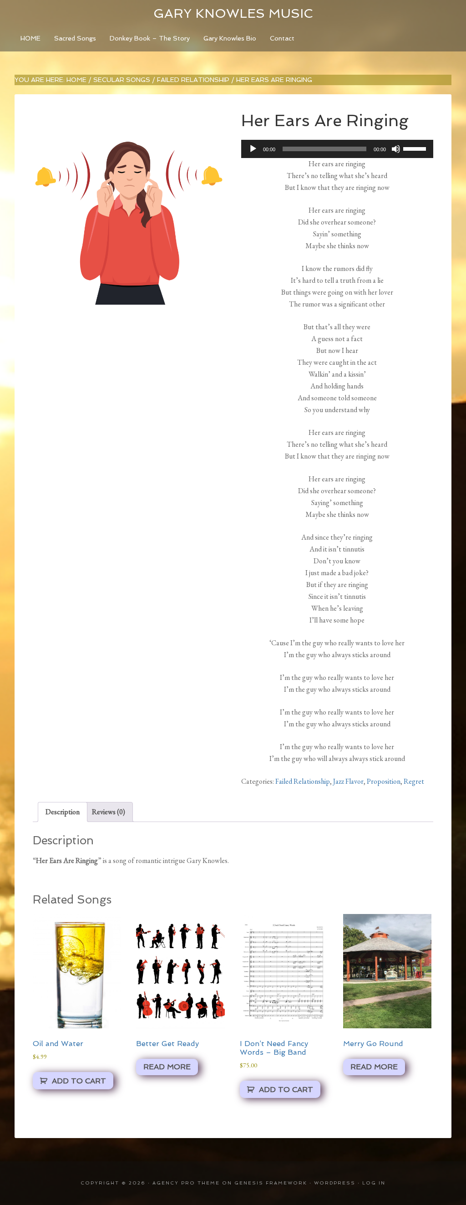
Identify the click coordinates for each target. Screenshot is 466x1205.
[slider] (416, 148)
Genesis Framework (270, 1182)
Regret (414, 781)
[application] (337, 149)
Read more (167, 1066)
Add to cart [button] (79, 1081)
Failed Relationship (193, 79)
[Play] (253, 148)
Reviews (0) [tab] (108, 812)
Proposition (383, 781)
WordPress (334, 1182)
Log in (373, 1182)
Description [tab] (63, 812)
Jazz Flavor (348, 781)
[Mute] (395, 148)
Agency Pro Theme (186, 1182)
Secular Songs (121, 79)
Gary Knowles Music (233, 13)
